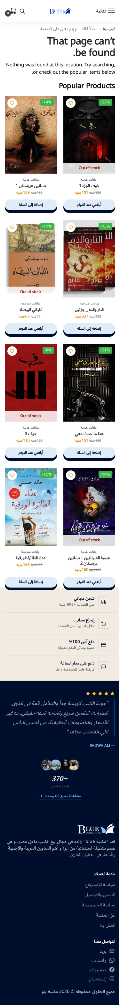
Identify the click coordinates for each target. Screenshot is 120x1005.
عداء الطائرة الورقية (31, 558)
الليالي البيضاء (31, 309)
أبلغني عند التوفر (89, 205)
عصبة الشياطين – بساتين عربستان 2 (89, 560)
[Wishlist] (71, 103)
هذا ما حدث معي (89, 434)
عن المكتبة (105, 915)
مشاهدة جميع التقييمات (63, 796)
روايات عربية (89, 179)
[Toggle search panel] (22, 11)
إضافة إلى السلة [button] (31, 205)
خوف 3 (31, 434)
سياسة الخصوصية (98, 905)
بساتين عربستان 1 (31, 186)
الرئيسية (109, 29)
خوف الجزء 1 (89, 186)
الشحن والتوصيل (100, 894)
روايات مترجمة (89, 303)
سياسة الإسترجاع (100, 884)
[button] (12, 11)
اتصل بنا (107, 925)
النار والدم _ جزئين (89, 309)
